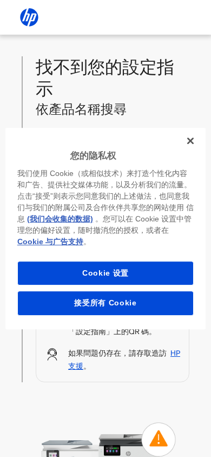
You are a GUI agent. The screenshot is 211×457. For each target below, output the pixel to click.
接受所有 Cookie (105, 302)
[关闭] (190, 141)
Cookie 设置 (105, 273)
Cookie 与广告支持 (50, 241)
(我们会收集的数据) (60, 218)
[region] (105, 228)
